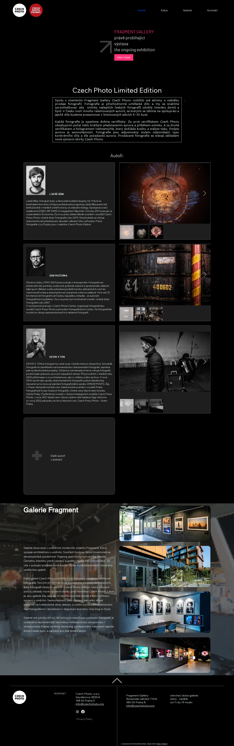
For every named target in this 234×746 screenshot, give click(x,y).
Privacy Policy (84, 719)
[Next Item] (204, 193)
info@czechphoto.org (90, 704)
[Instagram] (77, 711)
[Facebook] (83, 711)
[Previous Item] (125, 193)
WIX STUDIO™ (162, 744)
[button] (164, 10)
